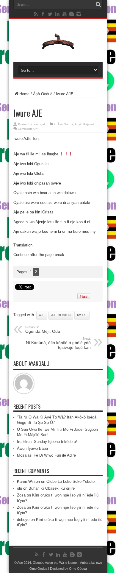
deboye (23, 519)
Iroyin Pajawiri (84, 124)
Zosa (21, 495)
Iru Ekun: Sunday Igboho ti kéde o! (47, 441)
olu (19, 488)
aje (42, 315)
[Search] (98, 4)
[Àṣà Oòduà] (58, 47)
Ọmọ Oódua (38, 568)
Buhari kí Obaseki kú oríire (52, 488)
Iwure (82, 315)
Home (24, 94)
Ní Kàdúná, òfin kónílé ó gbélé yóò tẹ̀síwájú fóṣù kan (58, 343)
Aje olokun (60, 315)
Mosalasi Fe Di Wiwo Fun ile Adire (46, 455)
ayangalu (40, 124)
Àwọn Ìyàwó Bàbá (32, 448)
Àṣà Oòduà (42, 94)
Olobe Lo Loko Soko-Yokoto (70, 481)
